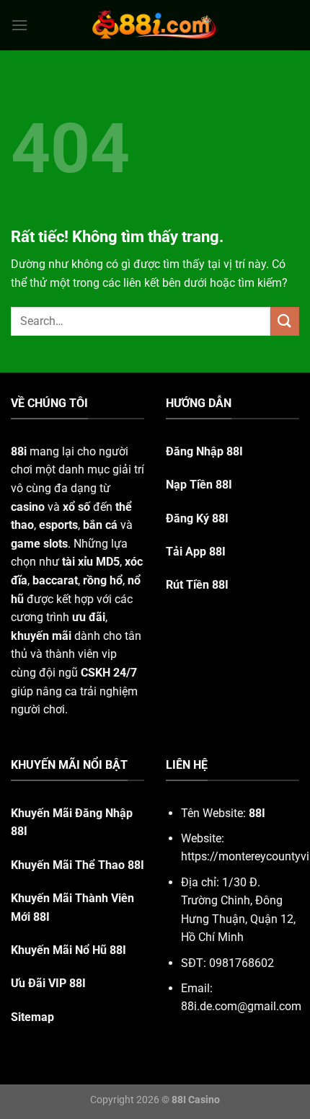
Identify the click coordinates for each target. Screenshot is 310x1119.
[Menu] (19, 25)
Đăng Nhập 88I (204, 451)
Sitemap (32, 1017)
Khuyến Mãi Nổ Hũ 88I (68, 950)
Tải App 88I (196, 551)
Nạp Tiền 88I (199, 484)
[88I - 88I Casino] (155, 25)
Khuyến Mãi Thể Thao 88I (77, 865)
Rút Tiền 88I (197, 585)
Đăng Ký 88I (197, 518)
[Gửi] (284, 321)
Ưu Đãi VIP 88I (48, 983)
